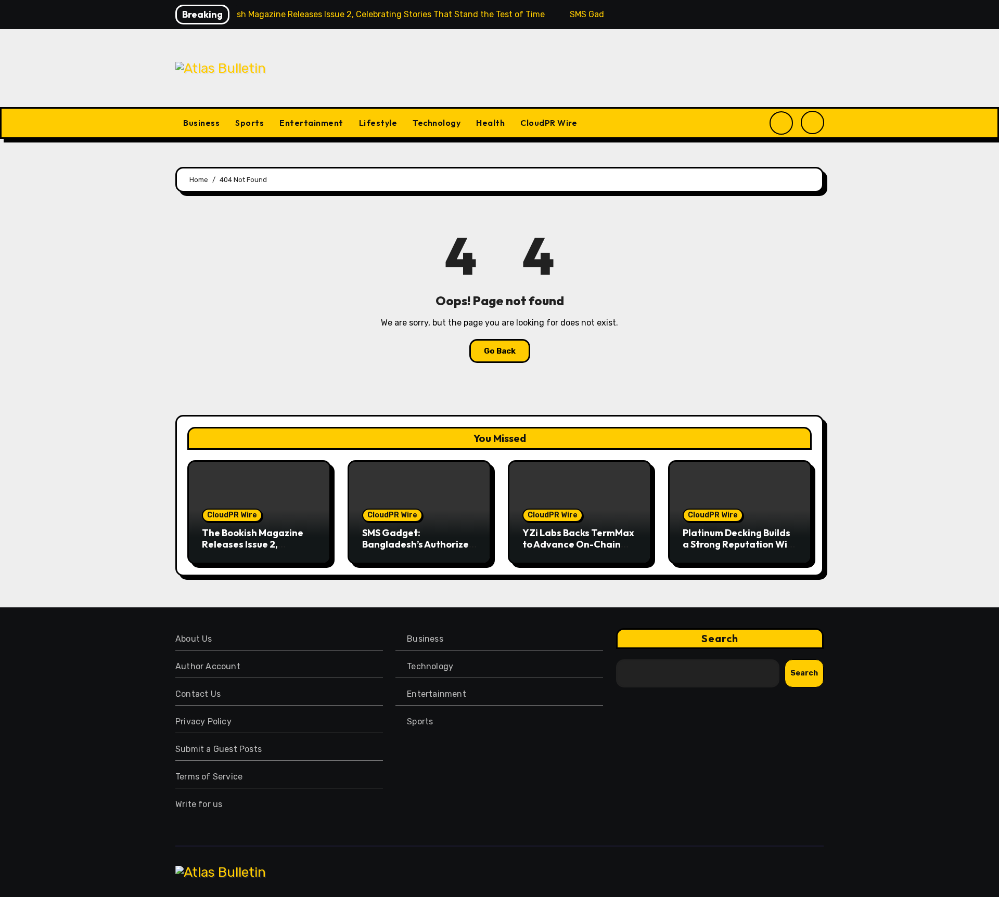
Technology (436, 123)
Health (490, 123)
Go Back (500, 351)
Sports (249, 123)
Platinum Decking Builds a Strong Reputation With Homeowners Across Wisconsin (740, 550)
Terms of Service (208, 777)
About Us (193, 639)
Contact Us (198, 694)
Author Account (207, 666)
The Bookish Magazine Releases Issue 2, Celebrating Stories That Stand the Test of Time (258, 550)
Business (201, 123)
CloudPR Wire (548, 123)
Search (720, 638)
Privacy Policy (203, 721)
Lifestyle (378, 123)
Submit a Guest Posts (218, 749)
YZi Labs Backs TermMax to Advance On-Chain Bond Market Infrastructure (578, 550)
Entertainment (311, 123)
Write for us (198, 804)
